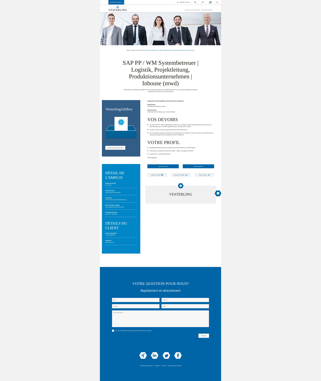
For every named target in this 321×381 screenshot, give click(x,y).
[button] (195, 2)
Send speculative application (115, 147)
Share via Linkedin (179, 175)
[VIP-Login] (203, 2)
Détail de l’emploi (114, 175)
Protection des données (146, 365)
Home (128, 50)
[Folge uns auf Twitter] (166, 356)
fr (217, 2)
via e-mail (154, 157)
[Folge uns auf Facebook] (178, 356)
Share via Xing (203, 175)
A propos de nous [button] (115, 2)
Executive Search (207, 10)
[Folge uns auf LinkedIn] (154, 356)
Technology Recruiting (192, 10)
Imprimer (157, 365)
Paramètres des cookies (174, 365)
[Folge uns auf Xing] (143, 356)
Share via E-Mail (155, 175)
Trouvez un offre (135, 50)
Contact (164, 365)
